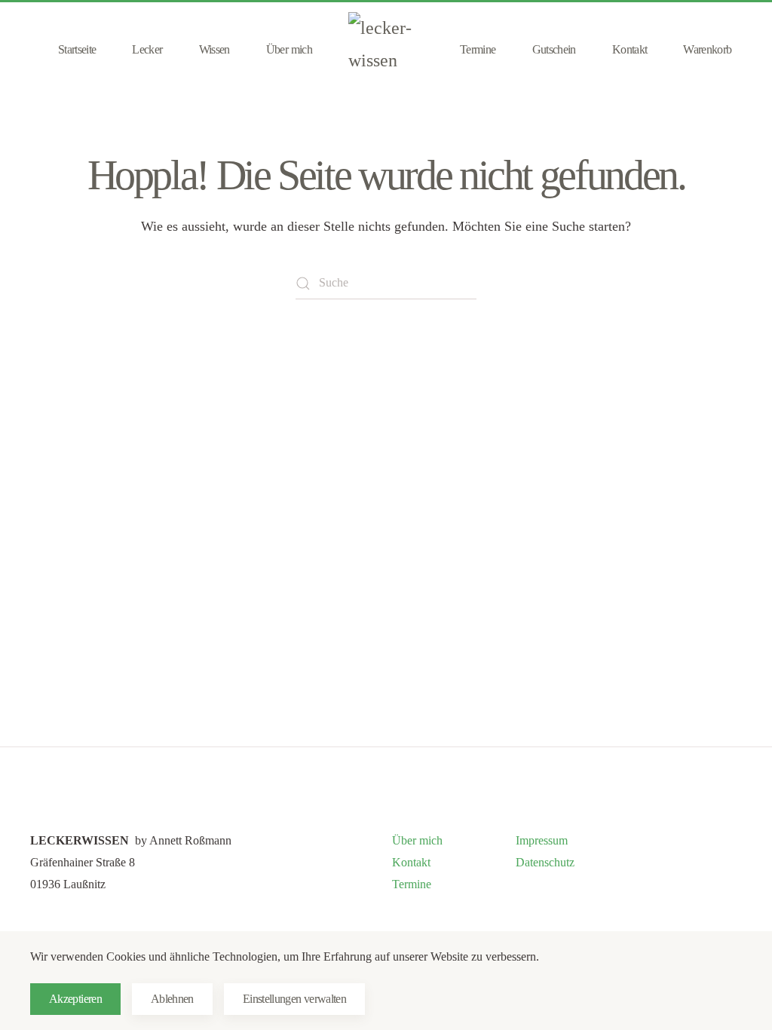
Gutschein (554, 49)
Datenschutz (545, 862)
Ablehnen (172, 998)
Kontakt (630, 49)
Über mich (289, 49)
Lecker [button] (147, 49)
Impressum (542, 840)
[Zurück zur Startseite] (386, 49)
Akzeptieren (75, 998)
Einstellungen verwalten (294, 998)
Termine (478, 49)
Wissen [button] (214, 49)
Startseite (77, 49)
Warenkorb (707, 49)
